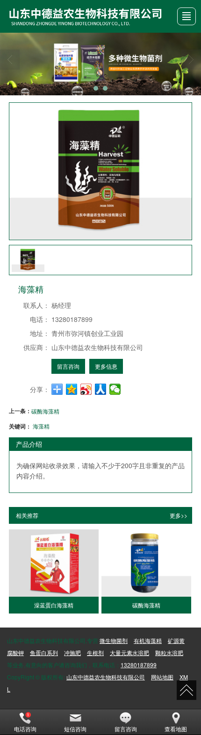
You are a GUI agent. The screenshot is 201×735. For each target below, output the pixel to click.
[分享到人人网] (101, 389)
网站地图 (162, 677)
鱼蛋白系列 (44, 653)
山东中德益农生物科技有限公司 (105, 677)
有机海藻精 (148, 640)
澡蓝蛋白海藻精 (53, 605)
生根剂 (95, 653)
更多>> (178, 515)
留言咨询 (68, 366)
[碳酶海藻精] (146, 563)
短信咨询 (75, 729)
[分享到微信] (115, 389)
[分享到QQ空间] (72, 389)
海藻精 (41, 426)
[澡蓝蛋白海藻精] (54, 563)
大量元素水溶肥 (129, 653)
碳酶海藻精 (45, 411)
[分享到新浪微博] (86, 389)
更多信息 (106, 366)
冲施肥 (72, 653)
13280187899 (139, 665)
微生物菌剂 (114, 640)
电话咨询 (25, 729)
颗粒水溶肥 (169, 653)
